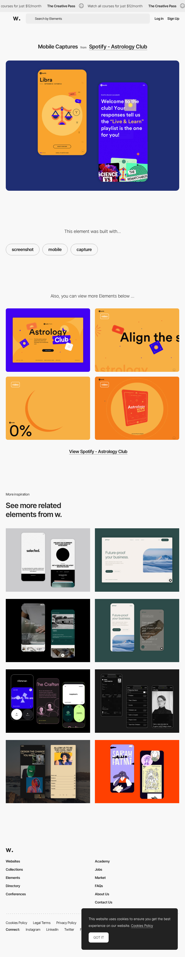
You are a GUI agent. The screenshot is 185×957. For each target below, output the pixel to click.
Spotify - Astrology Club (118, 46)
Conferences (16, 894)
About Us (102, 894)
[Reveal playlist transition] (137, 408)
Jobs (98, 869)
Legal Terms (42, 923)
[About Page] (48, 630)
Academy (102, 861)
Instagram (33, 929)
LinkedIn (52, 929)
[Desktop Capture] (48, 340)
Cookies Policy (16, 923)
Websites (13, 861)
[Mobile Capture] (137, 771)
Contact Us (103, 902)
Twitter (69, 929)
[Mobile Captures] (137, 630)
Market (100, 878)
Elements (13, 878)
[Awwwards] (16, 18)
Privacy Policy (66, 923)
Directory (13, 886)
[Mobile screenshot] (137, 701)
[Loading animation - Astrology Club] (48, 408)
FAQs (99, 886)
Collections (14, 869)
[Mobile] (48, 560)
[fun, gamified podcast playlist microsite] (137, 340)
